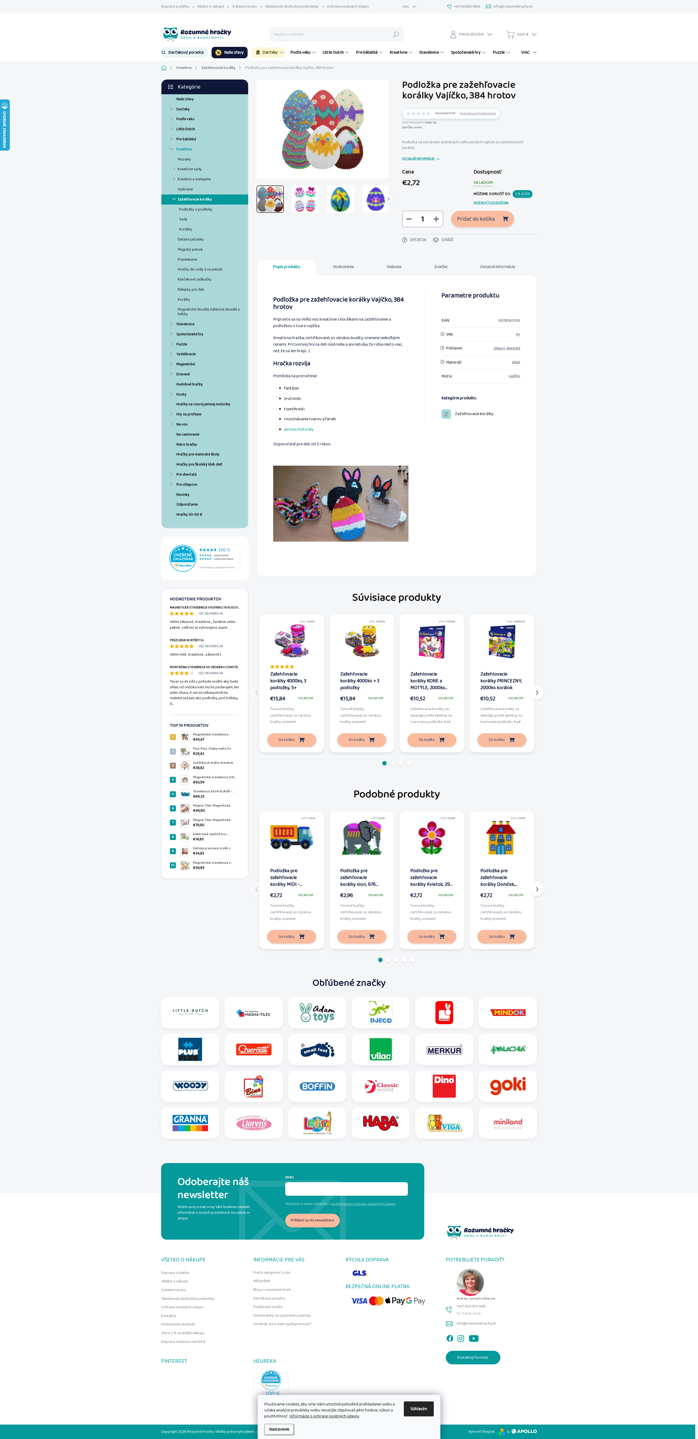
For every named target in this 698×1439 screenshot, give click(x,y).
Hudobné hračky (189, 384)
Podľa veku (185, 119)
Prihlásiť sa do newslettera (312, 1220)
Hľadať (396, 34)
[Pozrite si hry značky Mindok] (508, 1012)
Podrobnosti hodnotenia (478, 113)
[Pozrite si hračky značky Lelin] (317, 1122)
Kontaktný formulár (473, 1358)
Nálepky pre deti (191, 290)
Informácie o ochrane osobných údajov (324, 1416)
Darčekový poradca (269, 1298)
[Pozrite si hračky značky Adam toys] (317, 1012)
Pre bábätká (186, 139)
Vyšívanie (185, 189)
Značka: (412, 127)
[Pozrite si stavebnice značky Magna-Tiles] (254, 1012)
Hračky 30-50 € (189, 515)
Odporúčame (187, 504)
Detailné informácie (418, 159)
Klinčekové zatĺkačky (195, 279)
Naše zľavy (185, 99)
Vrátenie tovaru (244, 7)
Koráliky (185, 229)
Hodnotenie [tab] (343, 266)
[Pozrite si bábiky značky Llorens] (254, 1122)
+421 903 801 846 (471, 1306)
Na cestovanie (187, 434)
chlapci (499, 348)
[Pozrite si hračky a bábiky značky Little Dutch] (190, 1012)
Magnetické (185, 364)
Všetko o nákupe (210, 7)
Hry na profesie (188, 414)
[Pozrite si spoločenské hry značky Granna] (190, 1122)
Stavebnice (185, 324)
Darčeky (183, 109)
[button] (384, 763)
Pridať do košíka (476, 219)
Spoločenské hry (189, 334)
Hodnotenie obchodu (178, 1324)
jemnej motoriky (299, 429)
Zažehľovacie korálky (195, 199)
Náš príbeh (261, 1281)
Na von (182, 424)
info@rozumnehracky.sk (476, 1324)
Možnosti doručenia (491, 203)
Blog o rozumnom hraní (272, 1290)
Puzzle (181, 344)
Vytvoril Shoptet (481, 1432)
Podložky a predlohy (195, 209)
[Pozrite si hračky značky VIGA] (444, 1122)
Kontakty (168, 1316)
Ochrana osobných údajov (348, 7)
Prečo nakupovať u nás (271, 1273)
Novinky (182, 495)
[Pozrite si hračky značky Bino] (253, 1086)
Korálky (184, 300)
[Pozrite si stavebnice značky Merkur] (444, 1049)
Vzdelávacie (186, 354)
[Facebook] (450, 1337)
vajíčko (514, 376)
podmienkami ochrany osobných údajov (363, 1204)
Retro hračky (186, 445)
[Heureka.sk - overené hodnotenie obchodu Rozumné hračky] (204, 558)
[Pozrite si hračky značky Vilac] (380, 1049)
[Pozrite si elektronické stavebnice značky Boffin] (317, 1086)
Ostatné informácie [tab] (497, 266)
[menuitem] (184, 52)
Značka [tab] (440, 266)
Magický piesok (190, 249)
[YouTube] (474, 1337)
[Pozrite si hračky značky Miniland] (508, 1122)
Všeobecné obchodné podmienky (292, 7)
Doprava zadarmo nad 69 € (183, 1342)
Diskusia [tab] (394, 266)
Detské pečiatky (191, 239)
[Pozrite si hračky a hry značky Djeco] (380, 1012)
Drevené (183, 374)
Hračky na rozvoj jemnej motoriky (203, 404)
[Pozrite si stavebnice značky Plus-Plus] (190, 1049)
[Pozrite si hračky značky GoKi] (508, 1086)
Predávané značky (268, 1307)
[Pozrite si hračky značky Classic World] (381, 1086)
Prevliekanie (187, 260)
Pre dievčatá (186, 474)
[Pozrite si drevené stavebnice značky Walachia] (508, 1049)
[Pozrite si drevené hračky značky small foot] (317, 1049)
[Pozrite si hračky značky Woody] (190, 1086)
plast (516, 362)
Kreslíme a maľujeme (194, 179)
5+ (518, 334)
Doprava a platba (175, 7)
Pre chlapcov (186, 485)
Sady (183, 219)
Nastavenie (279, 1429)
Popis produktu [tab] (286, 266)
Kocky (181, 394)
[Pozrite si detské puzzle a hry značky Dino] (444, 1086)
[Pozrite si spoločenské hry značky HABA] (381, 1122)
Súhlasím (419, 1408)
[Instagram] (461, 1337)
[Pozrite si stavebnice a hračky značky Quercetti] (254, 1049)
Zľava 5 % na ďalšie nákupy (182, 1333)
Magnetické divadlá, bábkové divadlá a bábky (209, 311)
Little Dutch (185, 129)
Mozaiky (184, 159)
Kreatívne (184, 149)
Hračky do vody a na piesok (200, 269)
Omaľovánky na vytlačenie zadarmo (282, 1316)
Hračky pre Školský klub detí (199, 464)
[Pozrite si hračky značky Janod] (444, 1012)
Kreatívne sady (190, 169)
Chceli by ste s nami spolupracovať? (282, 1324)
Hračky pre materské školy (197, 454)
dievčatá (513, 348)
